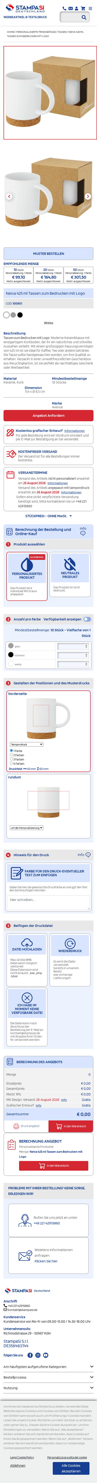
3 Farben (18, 759)
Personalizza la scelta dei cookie (67, 1457)
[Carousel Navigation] (48, 196)
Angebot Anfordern (49, 415)
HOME (10, 31)
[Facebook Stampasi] (30, 1355)
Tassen (62, 31)
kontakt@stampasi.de (22, 1310)
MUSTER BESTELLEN (48, 253)
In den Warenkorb (74, 1126)
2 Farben (18, 755)
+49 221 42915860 (47, 1223)
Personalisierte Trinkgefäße (36, 31)
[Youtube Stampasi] (45, 1355)
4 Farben (18, 763)
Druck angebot (30, 1126)
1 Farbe (17, 751)
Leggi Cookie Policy (22, 1457)
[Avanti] (88, 196)
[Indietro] (9, 196)
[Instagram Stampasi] (37, 1355)
